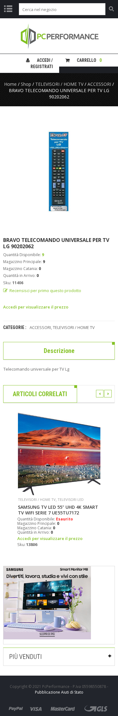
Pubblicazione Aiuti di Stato (59, 692)
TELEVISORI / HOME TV (59, 84)
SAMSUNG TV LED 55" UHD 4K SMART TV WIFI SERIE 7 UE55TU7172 (58, 510)
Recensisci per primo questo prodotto (45, 290)
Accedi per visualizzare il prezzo (35, 307)
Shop (26, 84)
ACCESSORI (99, 84)
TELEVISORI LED (71, 499)
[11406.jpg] (59, 171)
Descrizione (59, 351)
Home (10, 84)
